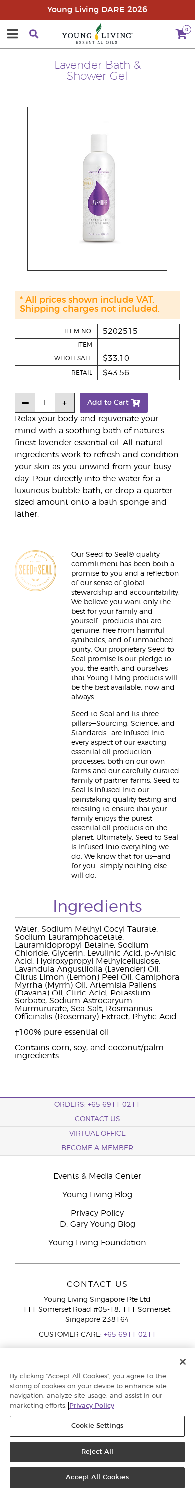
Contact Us (97, 1119)
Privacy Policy (97, 1213)
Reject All (98, 1452)
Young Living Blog (97, 1195)
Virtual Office (98, 1133)
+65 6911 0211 (130, 1334)
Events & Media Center (98, 1176)
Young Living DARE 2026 (98, 10)
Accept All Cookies (97, 1477)
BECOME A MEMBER (98, 1148)
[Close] (183, 1362)
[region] (97, 1420)
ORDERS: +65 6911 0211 (97, 1104)
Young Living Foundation (97, 1243)
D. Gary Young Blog (98, 1224)
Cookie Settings (98, 1426)
